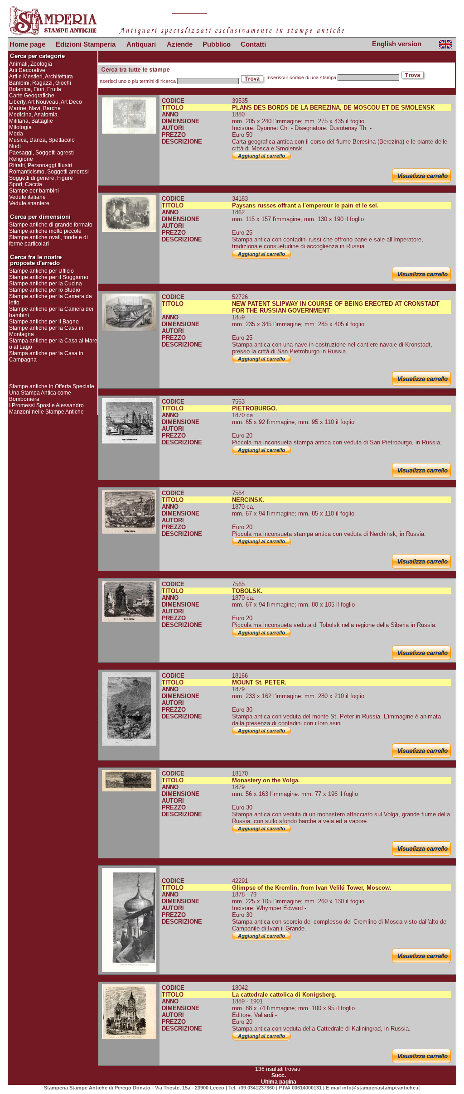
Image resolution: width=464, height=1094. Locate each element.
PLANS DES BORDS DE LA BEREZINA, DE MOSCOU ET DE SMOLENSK (333, 107)
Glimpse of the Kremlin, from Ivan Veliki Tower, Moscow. (312, 887)
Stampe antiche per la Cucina (45, 283)
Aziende (180, 44)
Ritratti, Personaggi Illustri (40, 165)
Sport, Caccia (25, 184)
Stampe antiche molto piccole (45, 231)
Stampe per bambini (34, 191)
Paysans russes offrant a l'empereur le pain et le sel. (305, 205)
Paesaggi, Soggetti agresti (41, 152)
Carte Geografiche (31, 95)
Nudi (15, 146)
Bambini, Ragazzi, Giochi (40, 83)
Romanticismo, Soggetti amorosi (49, 172)
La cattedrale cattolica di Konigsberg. (284, 994)
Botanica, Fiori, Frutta (35, 89)
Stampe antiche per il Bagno (44, 321)
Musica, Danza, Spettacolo (42, 140)
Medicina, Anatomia (33, 114)
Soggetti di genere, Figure (41, 178)
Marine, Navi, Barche (35, 108)
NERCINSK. (248, 499)
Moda (16, 133)
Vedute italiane (27, 197)
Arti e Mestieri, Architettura (41, 76)
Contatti (253, 44)
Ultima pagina (278, 1082)
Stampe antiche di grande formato (50, 225)
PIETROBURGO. (254, 408)
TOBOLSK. (247, 591)
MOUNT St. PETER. (259, 682)
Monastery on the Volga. (266, 780)
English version (396, 44)
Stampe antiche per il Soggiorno (48, 277)
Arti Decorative (27, 70)
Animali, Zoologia (30, 64)
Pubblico (217, 44)
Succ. (278, 1075)
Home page (27, 44)
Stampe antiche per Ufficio (41, 271)
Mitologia (20, 127)
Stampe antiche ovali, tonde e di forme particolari (48, 240)
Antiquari (141, 44)
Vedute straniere (29, 203)
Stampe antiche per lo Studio (44, 290)
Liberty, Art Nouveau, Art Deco (45, 102)
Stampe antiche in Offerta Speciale (51, 386)
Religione (21, 159)
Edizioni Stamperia (86, 44)
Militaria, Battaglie (31, 121)
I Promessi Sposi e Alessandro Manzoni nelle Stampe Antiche (46, 408)
